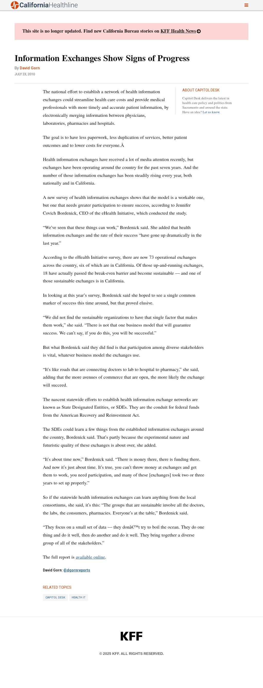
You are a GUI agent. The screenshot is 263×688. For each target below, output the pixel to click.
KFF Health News (178, 30)
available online (90, 557)
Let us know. (211, 112)
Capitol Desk (55, 597)
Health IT (79, 597)
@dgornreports (76, 570)
